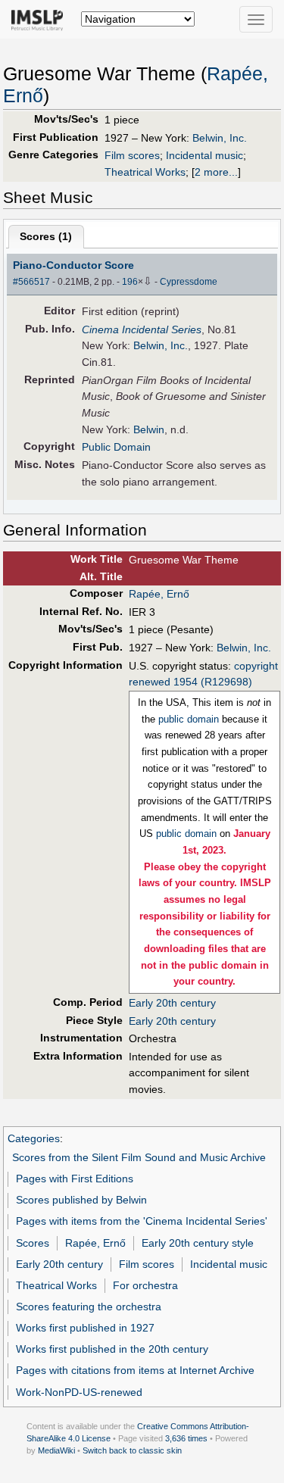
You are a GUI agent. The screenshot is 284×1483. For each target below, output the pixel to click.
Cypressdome (188, 281)
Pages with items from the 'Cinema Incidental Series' (141, 1221)
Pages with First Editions (74, 1178)
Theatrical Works (145, 172)
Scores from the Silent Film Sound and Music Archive (139, 1157)
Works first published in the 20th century (112, 1349)
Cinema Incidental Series (141, 329)
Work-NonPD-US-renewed (79, 1392)
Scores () (46, 236)
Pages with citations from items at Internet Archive (135, 1370)
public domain (188, 719)
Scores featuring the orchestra (88, 1306)
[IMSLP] (40, 19)
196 (130, 281)
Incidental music (204, 155)
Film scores (132, 155)
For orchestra (145, 1285)
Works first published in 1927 (85, 1328)
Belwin (148, 429)
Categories (34, 1138)
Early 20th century (172, 1003)
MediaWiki (56, 1450)
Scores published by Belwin (81, 1200)
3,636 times (186, 1438)
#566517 (31, 281)
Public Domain (116, 447)
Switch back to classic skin (132, 1450)
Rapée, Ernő (159, 594)
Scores (32, 1243)
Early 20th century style (198, 1243)
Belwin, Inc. (219, 138)
